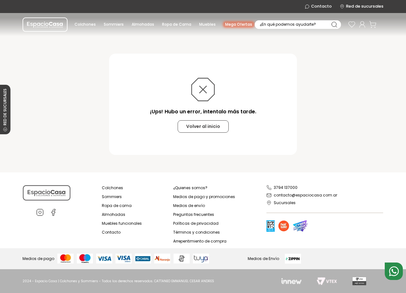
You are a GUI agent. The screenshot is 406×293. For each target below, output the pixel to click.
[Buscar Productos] (334, 24)
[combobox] (298, 24)
